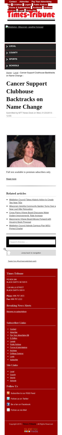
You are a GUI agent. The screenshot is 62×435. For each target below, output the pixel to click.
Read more (11, 178)
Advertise (13, 332)
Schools (14, 65)
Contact (13, 329)
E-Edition (17, 4)
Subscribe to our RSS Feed (23, 393)
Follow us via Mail (19, 409)
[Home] (31, 14)
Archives (37, 7)
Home (9, 72)
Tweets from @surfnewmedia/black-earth (22, 261)
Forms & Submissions (19, 7)
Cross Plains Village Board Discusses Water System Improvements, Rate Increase (29, 214)
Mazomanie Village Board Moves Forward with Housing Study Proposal (30, 220)
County (13, 52)
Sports (13, 58)
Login (12, 356)
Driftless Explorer (16, 353)
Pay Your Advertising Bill (19, 335)
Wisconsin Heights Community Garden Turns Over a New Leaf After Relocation (32, 207)
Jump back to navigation (31, 252)
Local (12, 45)
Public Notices (40, 4)
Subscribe (14, 359)
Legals (28, 4)
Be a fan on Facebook (20, 404)
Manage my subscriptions (16, 311)
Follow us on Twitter (19, 398)
